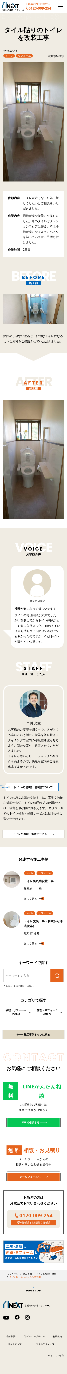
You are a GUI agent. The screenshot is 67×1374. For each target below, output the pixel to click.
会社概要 (11, 1336)
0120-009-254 (39, 8)
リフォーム (24, 55)
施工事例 (27, 1273)
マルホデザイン (44, 1344)
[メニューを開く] (60, 6)
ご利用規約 (56, 1336)
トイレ (9, 55)
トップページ (11, 1273)
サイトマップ (14, 1344)
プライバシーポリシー (33, 1336)
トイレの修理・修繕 (46, 1273)
